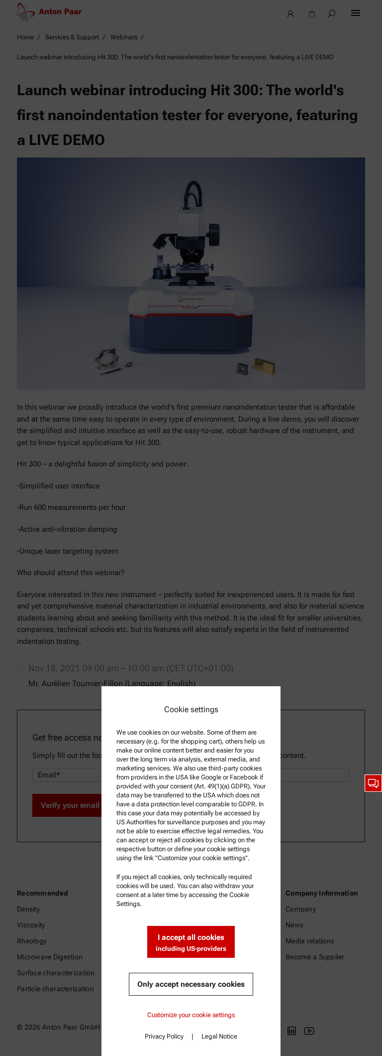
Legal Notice (219, 1036)
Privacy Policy (164, 1036)
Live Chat (373, 783)
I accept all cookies (191, 942)
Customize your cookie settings (191, 1015)
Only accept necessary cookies (191, 984)
